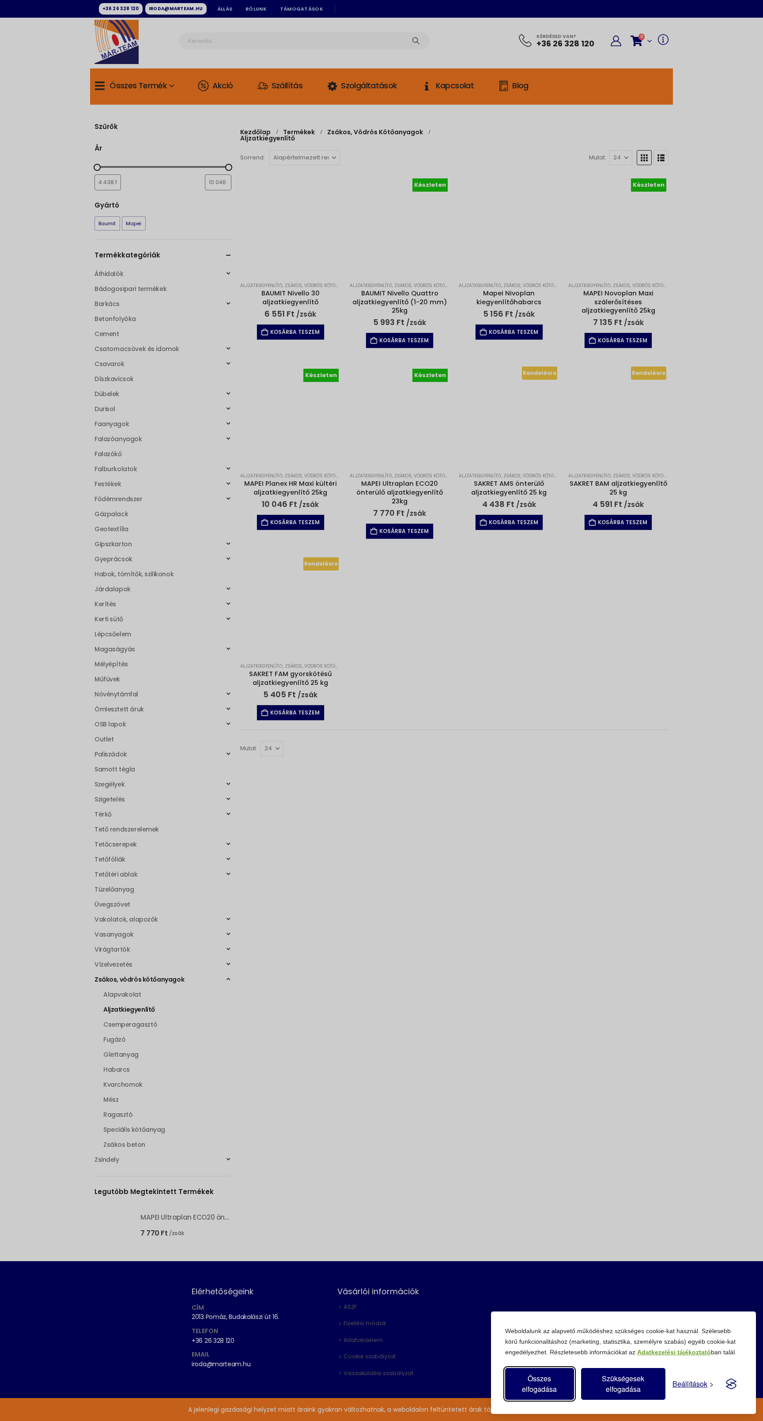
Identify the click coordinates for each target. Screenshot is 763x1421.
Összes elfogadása (539, 1383)
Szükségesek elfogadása (623, 1383)
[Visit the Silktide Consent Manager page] (731, 1384)
